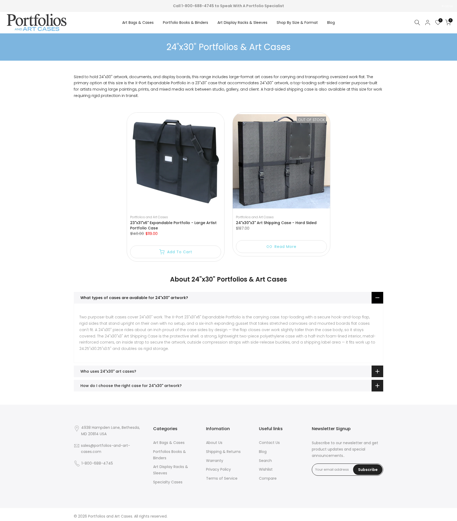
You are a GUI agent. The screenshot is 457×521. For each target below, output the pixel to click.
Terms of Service (221, 478)
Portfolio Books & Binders (185, 22)
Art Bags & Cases (138, 22)
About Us (214, 442)
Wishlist (266, 469)
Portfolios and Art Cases (149, 217)
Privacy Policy (218, 469)
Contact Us (269, 442)
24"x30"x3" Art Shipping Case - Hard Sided (276, 222)
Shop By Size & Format (297, 22)
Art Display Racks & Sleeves (242, 22)
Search (265, 460)
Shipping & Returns (223, 451)
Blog (331, 22)
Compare (268, 478)
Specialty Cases (167, 482)
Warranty (214, 460)
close (11, 6)
